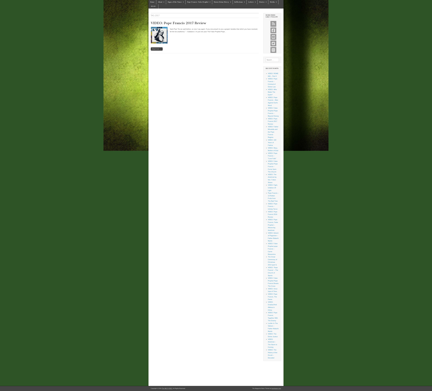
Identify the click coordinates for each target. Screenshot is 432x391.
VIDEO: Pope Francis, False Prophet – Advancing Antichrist (273, 225)
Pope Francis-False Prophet (197, 2)
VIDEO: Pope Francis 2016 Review (272, 214)
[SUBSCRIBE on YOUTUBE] (273, 37)
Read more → (156, 49)
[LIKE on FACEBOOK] (273, 30)
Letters (251, 2)
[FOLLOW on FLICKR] (273, 50)
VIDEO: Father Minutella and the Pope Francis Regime (273, 132)
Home (152, 2)
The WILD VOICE (167, 388)
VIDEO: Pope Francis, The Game (272, 296)
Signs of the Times (175, 2)
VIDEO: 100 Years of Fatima (272, 142)
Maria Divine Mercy (221, 2)
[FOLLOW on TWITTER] (273, 43)
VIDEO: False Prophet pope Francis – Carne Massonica (273, 249)
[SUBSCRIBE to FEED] (273, 24)
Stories (262, 2)
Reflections (238, 2)
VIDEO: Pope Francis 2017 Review (178, 23)
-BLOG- (153, 6)
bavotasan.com (276, 388)
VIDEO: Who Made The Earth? (272, 92)
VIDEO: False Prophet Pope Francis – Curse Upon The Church (273, 166)
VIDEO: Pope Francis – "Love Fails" (272, 155)
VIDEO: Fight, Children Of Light (273, 187)
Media (272, 2)
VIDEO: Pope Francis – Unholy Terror (273, 206)
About (160, 2)
